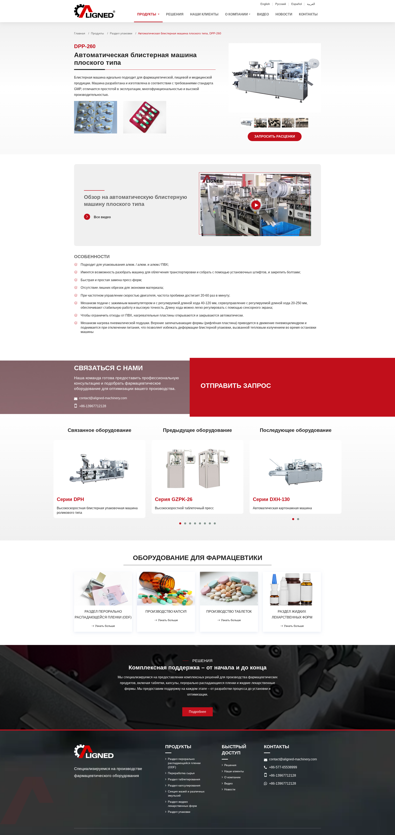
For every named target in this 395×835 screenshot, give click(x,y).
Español (296, 4)
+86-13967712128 (92, 406)
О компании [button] (236, 14)
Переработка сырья (181, 773)
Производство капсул (166, 611)
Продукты (97, 33)
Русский (280, 4)
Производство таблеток (229, 611)
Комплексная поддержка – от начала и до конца (198, 667)
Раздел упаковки (121, 33)
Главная (79, 33)
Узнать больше (104, 625)
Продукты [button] (147, 14)
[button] (180, 523)
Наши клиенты (204, 14)
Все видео (102, 217)
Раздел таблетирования (184, 779)
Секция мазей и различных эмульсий (186, 793)
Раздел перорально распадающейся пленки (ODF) (103, 614)
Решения (175, 14)
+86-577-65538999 (283, 767)
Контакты (308, 14)
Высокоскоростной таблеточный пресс (184, 503)
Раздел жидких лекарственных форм (292, 614)
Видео (263, 14)
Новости (283, 14)
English (265, 4)
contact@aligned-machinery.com (103, 398)
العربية (311, 4)
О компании (232, 777)
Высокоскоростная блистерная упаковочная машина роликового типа (97, 505)
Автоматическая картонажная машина (282, 503)
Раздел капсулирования (184, 785)
